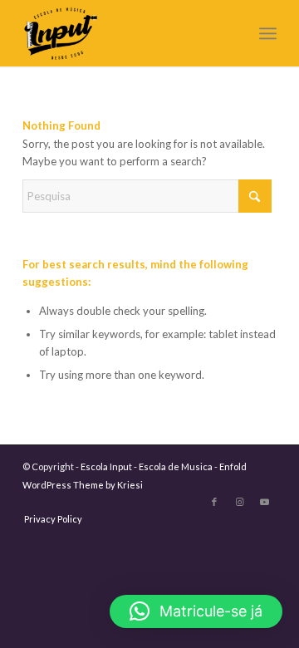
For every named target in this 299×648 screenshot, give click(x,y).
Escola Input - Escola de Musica (147, 466)
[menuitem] (268, 33)
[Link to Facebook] (214, 501)
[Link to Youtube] (264, 501)
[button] (196, 611)
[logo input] (124, 33)
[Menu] (268, 33)
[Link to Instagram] (239, 501)
